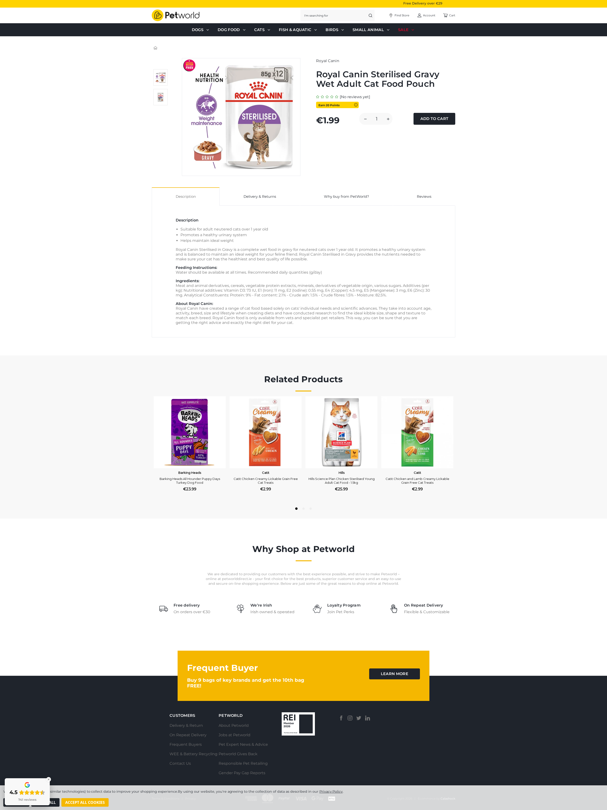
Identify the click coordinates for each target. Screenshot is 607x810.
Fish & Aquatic (295, 30)
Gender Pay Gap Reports (242, 773)
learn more (394, 674)
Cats (259, 30)
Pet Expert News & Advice (243, 744)
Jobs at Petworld (234, 735)
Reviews (424, 196)
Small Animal (368, 30)
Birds (332, 30)
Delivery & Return (186, 725)
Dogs (197, 30)
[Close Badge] (48, 779)
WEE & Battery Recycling (193, 754)
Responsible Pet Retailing (243, 763)
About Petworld (234, 725)
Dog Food (229, 30)
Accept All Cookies (85, 802)
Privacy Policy (331, 791)
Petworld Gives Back (238, 754)
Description (186, 196)
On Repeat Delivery (188, 735)
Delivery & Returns (260, 196)
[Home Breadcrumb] (155, 47)
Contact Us (180, 763)
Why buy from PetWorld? (346, 196)
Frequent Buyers (186, 744)
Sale (403, 30)
